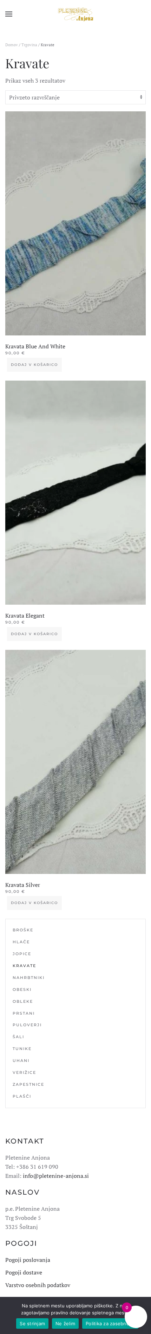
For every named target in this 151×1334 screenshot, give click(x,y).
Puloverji (27, 1024)
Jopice (22, 953)
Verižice (24, 1072)
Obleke (23, 1001)
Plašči (22, 1096)
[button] (8, 14)
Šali (18, 1036)
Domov (11, 44)
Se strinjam (32, 1323)
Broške (23, 929)
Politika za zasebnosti (110, 1323)
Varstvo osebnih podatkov (37, 1285)
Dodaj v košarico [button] (34, 364)
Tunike (22, 1048)
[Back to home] (75, 14)
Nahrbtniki (29, 977)
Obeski (22, 989)
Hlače (21, 941)
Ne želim (65, 1323)
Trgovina (29, 44)
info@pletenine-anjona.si (56, 1176)
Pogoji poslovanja (27, 1260)
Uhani (21, 1060)
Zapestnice (28, 1084)
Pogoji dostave (23, 1272)
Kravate (24, 965)
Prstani (24, 1013)
